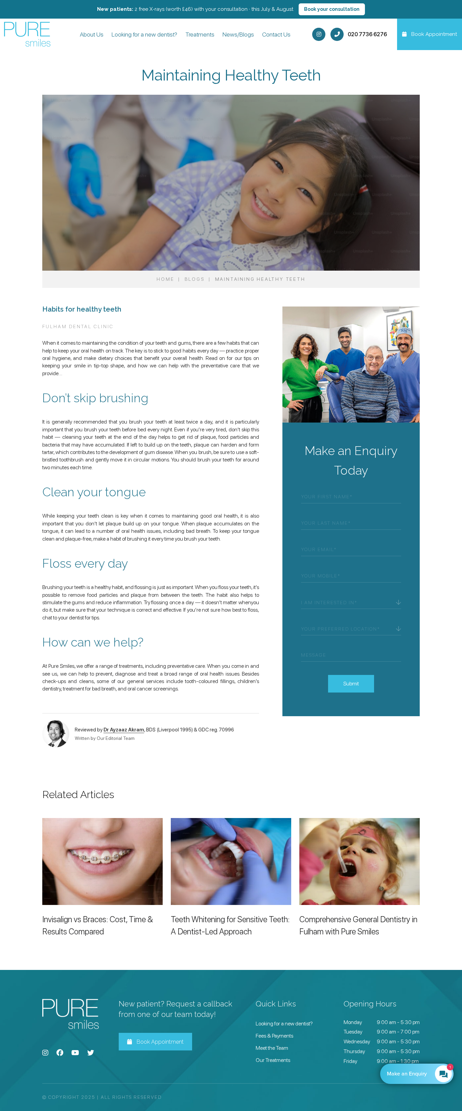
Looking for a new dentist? (144, 34)
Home (165, 279)
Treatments (199, 34)
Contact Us (276, 34)
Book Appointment (159, 1042)
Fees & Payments (274, 1036)
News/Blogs (238, 34)
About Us (91, 34)
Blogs (195, 279)
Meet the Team (272, 1048)
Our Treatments (273, 1060)
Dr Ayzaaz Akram (123, 729)
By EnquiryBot (414, 1073)
